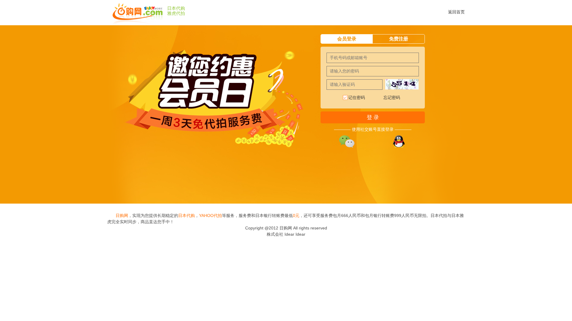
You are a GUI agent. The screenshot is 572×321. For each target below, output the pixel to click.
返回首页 (456, 12)
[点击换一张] (402, 84)
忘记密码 (391, 97)
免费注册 (398, 38)
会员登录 (346, 38)
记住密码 (356, 97)
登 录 (373, 117)
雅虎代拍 (176, 13)
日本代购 (176, 8)
